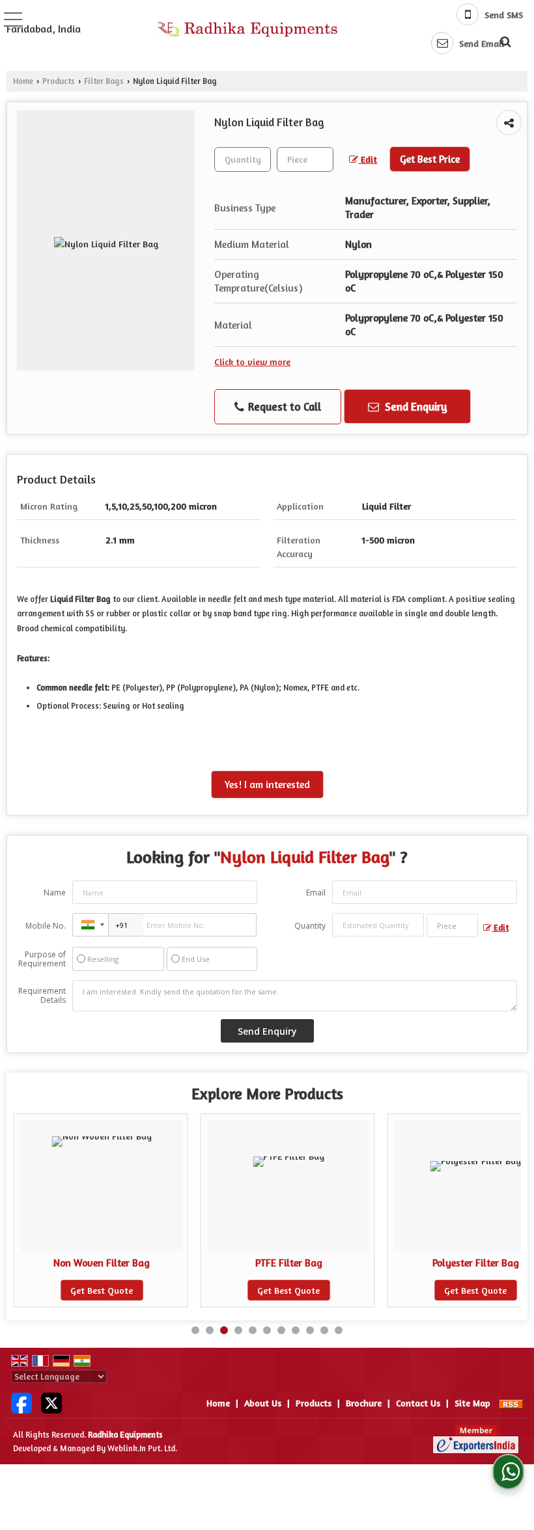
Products (58, 81)
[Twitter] (51, 1401)
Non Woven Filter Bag (101, 1263)
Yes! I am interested (267, 784)
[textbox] (305, 159)
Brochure (364, 1402)
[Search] (504, 39)
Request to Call (283, 406)
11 (339, 1330)
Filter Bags (104, 81)
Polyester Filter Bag (475, 1263)
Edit (367, 159)
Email (316, 892)
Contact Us (418, 1402)
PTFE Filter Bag (288, 1263)
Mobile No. (45, 925)
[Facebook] (21, 1401)
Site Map (472, 1402)
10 (324, 1330)
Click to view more (252, 361)
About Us (262, 1402)
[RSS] (511, 1402)
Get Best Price (430, 159)
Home (23, 81)
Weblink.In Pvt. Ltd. (142, 1448)
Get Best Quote (101, 1290)
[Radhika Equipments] (249, 29)
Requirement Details (42, 996)
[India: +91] (90, 924)
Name (55, 892)
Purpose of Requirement (42, 959)
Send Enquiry (414, 406)
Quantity (310, 925)
